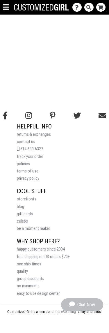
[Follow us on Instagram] (28, 115)
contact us (26, 141)
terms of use (27, 171)
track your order (30, 156)
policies (23, 163)
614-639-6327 (31, 149)
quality (22, 271)
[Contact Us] (78, 7)
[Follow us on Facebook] (5, 115)
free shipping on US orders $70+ (43, 256)
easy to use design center (38, 293)
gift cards (25, 214)
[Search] (90, 7)
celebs (22, 221)
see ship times (29, 264)
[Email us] (102, 115)
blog (20, 206)
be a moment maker (33, 228)
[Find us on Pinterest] (53, 115)
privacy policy (28, 178)
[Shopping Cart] (102, 7)
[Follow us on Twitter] (77, 115)
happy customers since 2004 (41, 249)
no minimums (28, 285)
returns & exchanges (34, 134)
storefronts (26, 199)
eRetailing (68, 311)
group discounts (30, 278)
